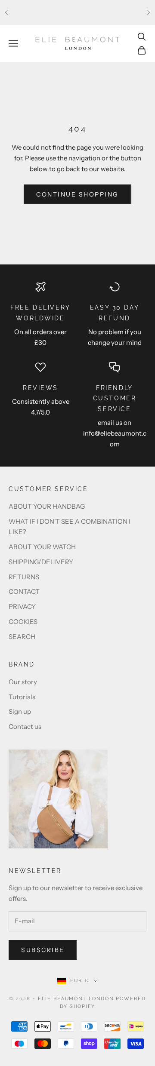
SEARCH (22, 637)
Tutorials (22, 697)
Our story (23, 682)
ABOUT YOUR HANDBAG (47, 506)
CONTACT (24, 591)
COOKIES (23, 621)
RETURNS (24, 577)
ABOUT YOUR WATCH (42, 547)
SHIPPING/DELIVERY (41, 562)
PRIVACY (22, 606)
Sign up (20, 711)
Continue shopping (77, 194)
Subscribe (43, 950)
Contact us (25, 726)
